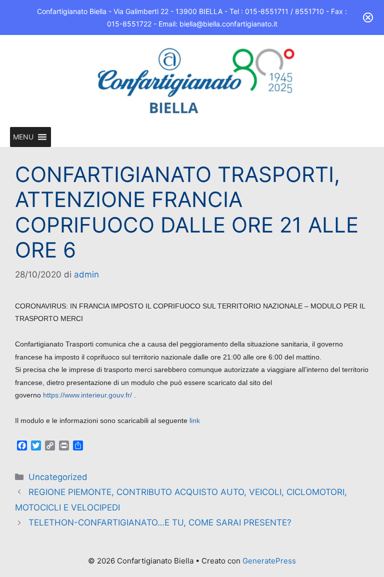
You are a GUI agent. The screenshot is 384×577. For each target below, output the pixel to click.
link (195, 420)
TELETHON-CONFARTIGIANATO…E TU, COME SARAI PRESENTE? (160, 523)
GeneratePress (269, 561)
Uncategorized (58, 477)
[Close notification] (368, 18)
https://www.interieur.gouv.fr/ (87, 395)
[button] (23, 137)
